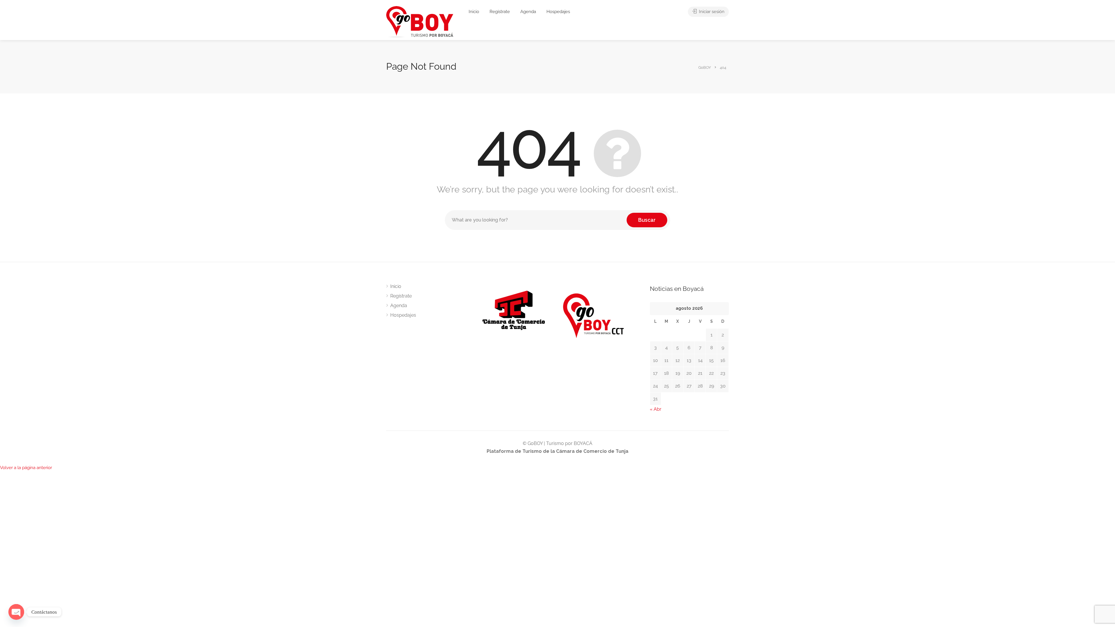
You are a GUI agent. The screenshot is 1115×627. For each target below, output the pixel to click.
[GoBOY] (419, 21)
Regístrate (500, 11)
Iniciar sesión (711, 11)
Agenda (528, 11)
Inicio (474, 11)
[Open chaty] (16, 612)
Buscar (647, 220)
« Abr (655, 409)
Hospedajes (558, 11)
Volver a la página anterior (26, 467)
